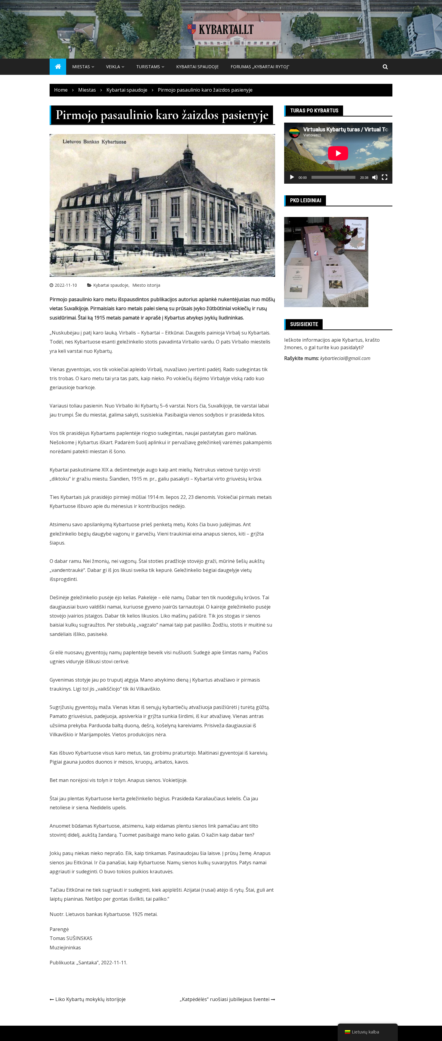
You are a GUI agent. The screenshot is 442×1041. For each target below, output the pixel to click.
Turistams (148, 66)
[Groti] (292, 177)
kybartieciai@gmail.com (345, 358)
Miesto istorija (146, 285)
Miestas (81, 66)
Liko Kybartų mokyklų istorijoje (90, 999)
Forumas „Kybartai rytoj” (260, 66)
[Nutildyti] (375, 177)
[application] (338, 153)
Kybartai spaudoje (197, 66)
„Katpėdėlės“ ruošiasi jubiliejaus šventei (224, 999)
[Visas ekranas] (385, 177)
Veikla (113, 66)
